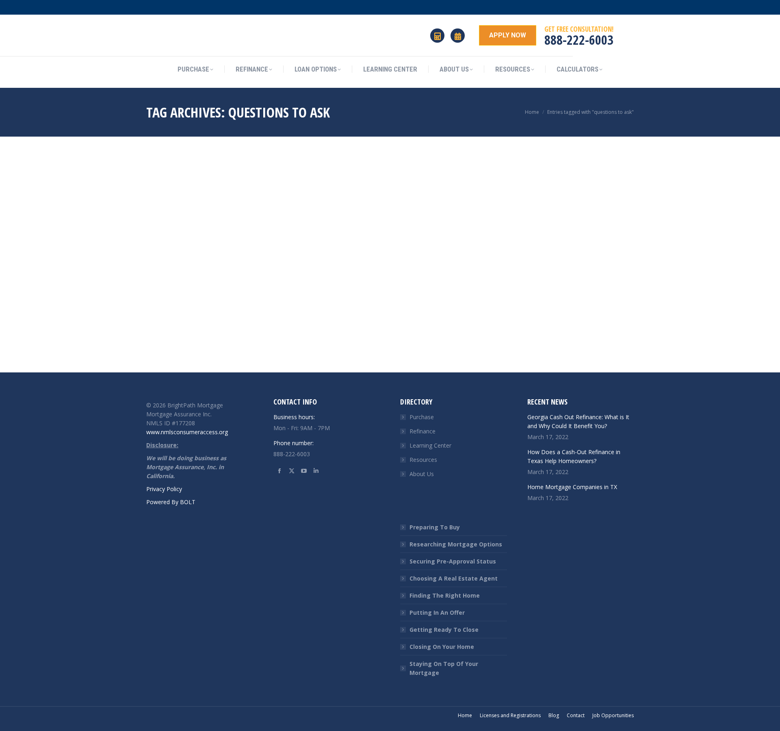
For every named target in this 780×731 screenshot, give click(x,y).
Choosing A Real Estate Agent (454, 578)
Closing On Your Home (442, 647)
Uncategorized (163, 351)
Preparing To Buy (435, 527)
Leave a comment (206, 351)
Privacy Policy (164, 489)
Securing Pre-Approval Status (453, 561)
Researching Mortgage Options (456, 544)
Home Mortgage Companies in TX (572, 487)
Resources (423, 459)
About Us (422, 474)
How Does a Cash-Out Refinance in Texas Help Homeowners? (573, 456)
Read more (160, 365)
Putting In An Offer (437, 612)
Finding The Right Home (445, 595)
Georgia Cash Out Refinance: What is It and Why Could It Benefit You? (578, 421)
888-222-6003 (578, 39)
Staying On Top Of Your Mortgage (444, 668)
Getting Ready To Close (444, 629)
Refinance (423, 431)
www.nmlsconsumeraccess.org (187, 432)
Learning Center (430, 445)
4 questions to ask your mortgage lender (208, 335)
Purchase (422, 417)
